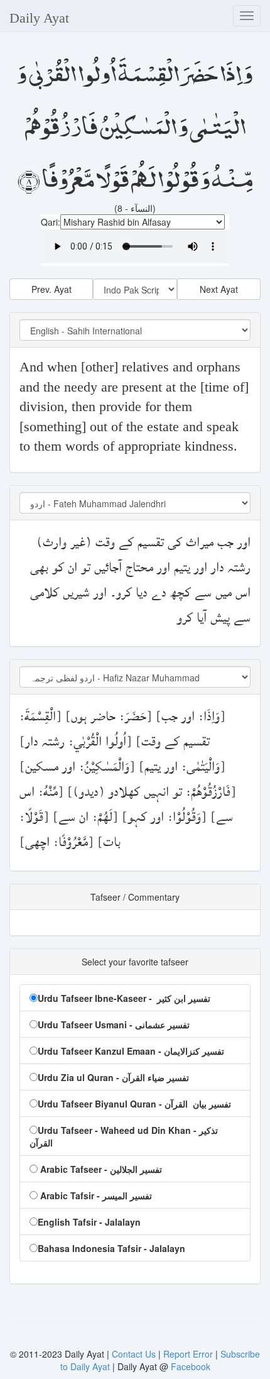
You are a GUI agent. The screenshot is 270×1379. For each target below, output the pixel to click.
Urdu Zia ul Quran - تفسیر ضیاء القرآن (113, 1077)
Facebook (190, 1366)
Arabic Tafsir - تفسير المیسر (95, 1195)
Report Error (188, 1354)
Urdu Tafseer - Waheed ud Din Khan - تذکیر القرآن (124, 1136)
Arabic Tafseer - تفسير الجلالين (100, 1169)
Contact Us (135, 1354)
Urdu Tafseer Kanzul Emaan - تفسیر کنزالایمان (131, 1051)
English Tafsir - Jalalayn (89, 1222)
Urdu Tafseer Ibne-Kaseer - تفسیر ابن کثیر (124, 998)
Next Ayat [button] (219, 289)
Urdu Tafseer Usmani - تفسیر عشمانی (114, 1024)
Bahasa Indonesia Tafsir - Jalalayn (111, 1248)
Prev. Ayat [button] (51, 289)
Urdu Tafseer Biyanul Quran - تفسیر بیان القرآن (134, 1103)
